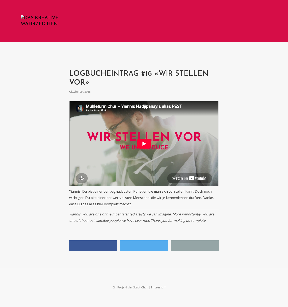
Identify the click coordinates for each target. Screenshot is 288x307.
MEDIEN (262, 21)
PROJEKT (225, 21)
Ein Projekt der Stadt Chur (130, 287)
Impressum (158, 287)
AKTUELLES (205, 21)
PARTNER (244, 21)
